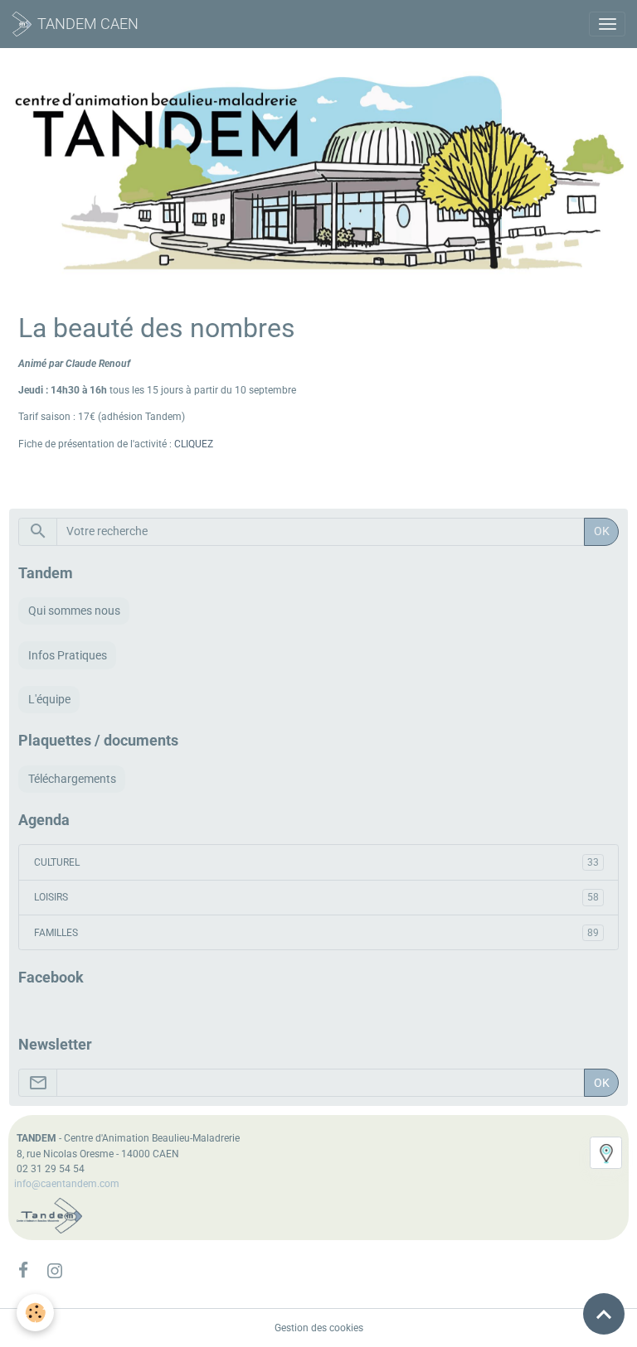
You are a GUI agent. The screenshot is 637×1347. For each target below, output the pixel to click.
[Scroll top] (604, 1314)
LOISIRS (316, 897)
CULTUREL (316, 862)
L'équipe (49, 699)
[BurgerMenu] (607, 24)
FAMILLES (316, 933)
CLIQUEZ (193, 444)
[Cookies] (35, 1312)
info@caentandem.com (66, 1184)
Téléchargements (72, 778)
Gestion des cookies (319, 1328)
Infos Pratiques (67, 655)
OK (602, 531)
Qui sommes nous (74, 610)
